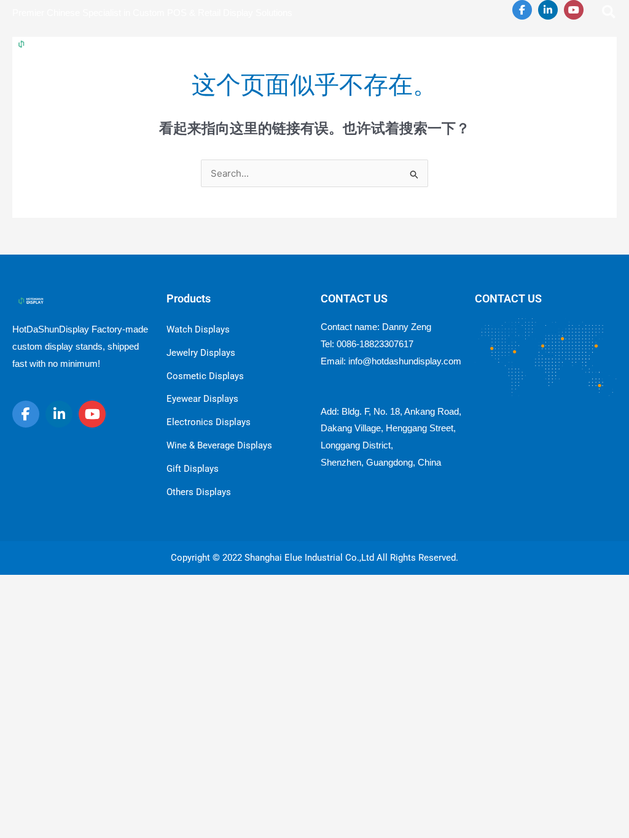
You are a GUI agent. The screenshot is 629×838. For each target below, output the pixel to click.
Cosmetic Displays (205, 376)
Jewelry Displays (200, 352)
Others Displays (198, 492)
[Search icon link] (609, 14)
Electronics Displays (208, 422)
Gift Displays (192, 468)
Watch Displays (198, 329)
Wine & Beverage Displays (219, 445)
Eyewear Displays (202, 398)
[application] (285, 43)
